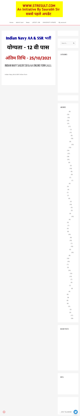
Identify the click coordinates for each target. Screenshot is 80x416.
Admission (63, 59)
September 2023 (65, 216)
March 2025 (64, 162)
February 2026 (65, 129)
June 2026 (63, 117)
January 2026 (64, 132)
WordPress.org (64, 390)
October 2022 (64, 249)
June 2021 (63, 297)
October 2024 (64, 177)
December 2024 (65, 171)
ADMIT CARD (64, 61)
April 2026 (63, 123)
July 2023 (63, 222)
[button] (70, 22)
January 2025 (64, 168)
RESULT (62, 76)
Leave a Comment (11, 71)
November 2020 (65, 318)
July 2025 (63, 150)
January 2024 (64, 204)
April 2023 (63, 231)
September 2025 (65, 144)
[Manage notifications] (4, 412)
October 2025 (64, 141)
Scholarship (64, 80)
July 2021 (63, 294)
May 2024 (63, 192)
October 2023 (64, 213)
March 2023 (64, 234)
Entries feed (64, 384)
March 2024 (64, 198)
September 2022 (65, 252)
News (27, 22)
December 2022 (65, 243)
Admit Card (19, 22)
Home (11, 22)
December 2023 (65, 207)
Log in (62, 381)
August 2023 (64, 219)
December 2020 (65, 315)
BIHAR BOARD (64, 64)
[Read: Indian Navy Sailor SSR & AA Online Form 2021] (28, 48)
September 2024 (65, 180)
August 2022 (64, 255)
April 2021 (63, 303)
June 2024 (63, 189)
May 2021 (63, 300)
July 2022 (63, 258)
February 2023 (65, 237)
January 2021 (64, 312)
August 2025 (64, 147)
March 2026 (64, 126)
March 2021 (64, 306)
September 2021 (65, 288)
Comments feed (65, 387)
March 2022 (64, 270)
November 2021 (65, 282)
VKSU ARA (63, 85)
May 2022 (63, 264)
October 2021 (64, 285)
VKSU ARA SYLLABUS (67, 88)
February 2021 (64, 309)
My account (62, 22)
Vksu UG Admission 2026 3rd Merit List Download (66, 363)
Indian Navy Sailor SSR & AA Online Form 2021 (28, 65)
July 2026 (63, 114)
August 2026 (64, 111)
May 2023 (63, 228)
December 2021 (65, 279)
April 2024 (63, 195)
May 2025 (63, 156)
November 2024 (65, 174)
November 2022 (65, 246)
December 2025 (65, 135)
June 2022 (63, 261)
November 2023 (65, 210)
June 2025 (63, 153)
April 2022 (63, 267)
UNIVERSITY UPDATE (49, 22)
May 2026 (63, 120)
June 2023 (63, 225)
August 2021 (64, 291)
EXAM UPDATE (65, 68)
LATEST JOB (36, 22)
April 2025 (63, 159)
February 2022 (64, 273)
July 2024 (63, 186)
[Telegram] (76, 412)
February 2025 (65, 165)
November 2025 (65, 138)
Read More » (9, 78)
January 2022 (64, 276)
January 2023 (64, 240)
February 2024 (65, 201)
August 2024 (64, 183)
